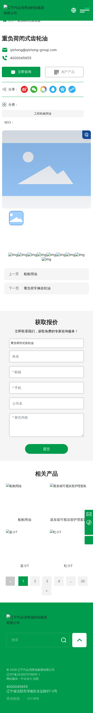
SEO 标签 (33, 698)
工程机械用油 (42, 113)
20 (83, 581)
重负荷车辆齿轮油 (37, 288)
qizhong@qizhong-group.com (33, 50)
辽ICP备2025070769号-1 (23, 674)
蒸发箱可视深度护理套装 (68, 520)
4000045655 (20, 58)
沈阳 (36, 678)
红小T (68, 566)
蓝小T (24, 566)
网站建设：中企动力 (19, 678)
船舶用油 (30, 274)
